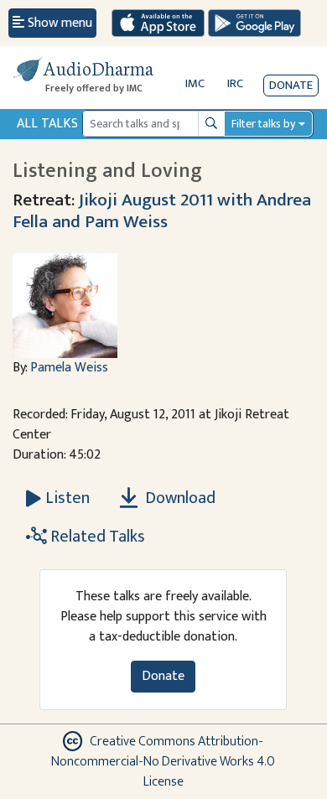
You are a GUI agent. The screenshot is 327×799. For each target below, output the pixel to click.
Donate (291, 85)
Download (178, 498)
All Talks (47, 123)
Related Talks (96, 536)
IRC (235, 83)
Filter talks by (263, 123)
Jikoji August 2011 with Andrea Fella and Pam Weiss (162, 210)
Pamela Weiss (69, 367)
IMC (195, 83)
